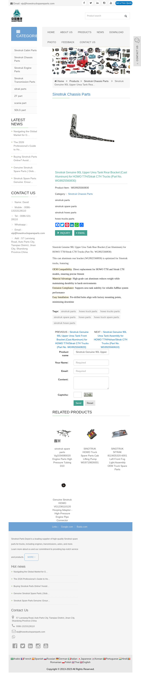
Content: (63, 379)
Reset (90, 403)
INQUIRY (64, 233)
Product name (63, 354)
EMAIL (81, 233)
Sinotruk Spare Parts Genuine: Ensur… (25, 180)
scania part (20, 103)
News (100, 32)
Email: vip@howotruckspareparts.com (34, 3)
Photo (51, 42)
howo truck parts (88, 311)
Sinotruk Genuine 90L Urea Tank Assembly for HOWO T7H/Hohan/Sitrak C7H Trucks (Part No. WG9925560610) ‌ (110, 339)
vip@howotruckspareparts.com (28, 233)
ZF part (18, 96)
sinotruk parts (68, 311)
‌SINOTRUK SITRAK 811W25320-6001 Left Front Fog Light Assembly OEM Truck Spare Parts (117, 459)
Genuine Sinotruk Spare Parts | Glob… (25, 169)
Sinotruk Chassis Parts (96, 81)
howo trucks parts (110, 311)
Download (116, 32)
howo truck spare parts (106, 317)
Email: (64, 371)
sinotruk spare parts (64, 317)
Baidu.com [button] (82, 526)
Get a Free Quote (124, 3)
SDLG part (20, 110)
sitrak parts (20, 88)
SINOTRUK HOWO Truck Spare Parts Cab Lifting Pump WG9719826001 (90, 455)
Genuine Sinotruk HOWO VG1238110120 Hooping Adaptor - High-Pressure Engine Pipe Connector (62, 510)
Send (78, 403)
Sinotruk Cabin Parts (25, 50)
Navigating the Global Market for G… (25, 133)
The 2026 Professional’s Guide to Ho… (25, 146)
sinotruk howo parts (64, 323)
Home (51, 32)
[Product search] (126, 16)
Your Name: (61, 362)
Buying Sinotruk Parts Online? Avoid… (25, 158)
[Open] (137, 51)
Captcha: (63, 394)
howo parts (85, 317)
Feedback (68, 42)
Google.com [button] (67, 526)
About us (66, 32)
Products (84, 32)
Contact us (87, 42)
